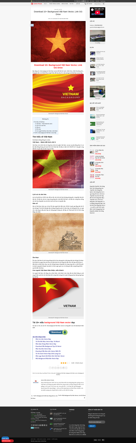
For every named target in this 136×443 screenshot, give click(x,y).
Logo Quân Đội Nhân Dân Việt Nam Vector (51, 356)
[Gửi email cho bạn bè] (55, 368)
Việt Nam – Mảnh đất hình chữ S (43, 123)
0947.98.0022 (39, 414)
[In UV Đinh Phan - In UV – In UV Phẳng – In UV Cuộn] (36, 4)
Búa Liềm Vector (50, 351)
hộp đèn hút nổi (80, 429)
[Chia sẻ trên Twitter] (53, 368)
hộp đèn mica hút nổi (95, 195)
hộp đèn (92, 190)
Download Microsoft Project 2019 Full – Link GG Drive (100, 123)
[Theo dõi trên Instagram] (76, 1)
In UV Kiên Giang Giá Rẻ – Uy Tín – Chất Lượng (100, 65)
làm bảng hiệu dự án (99, 205)
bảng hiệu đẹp (100, 197)
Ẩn (47, 119)
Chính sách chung (41, 439)
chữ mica (100, 199)
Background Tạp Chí (51, 346)
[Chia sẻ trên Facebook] (50, 368)
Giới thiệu (92, 1)
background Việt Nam (61, 373)
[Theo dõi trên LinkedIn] (83, 1)
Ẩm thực (38, 129)
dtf (100, 207)
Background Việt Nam (59, 65)
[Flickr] (86, 1)
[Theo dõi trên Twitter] (77, 1)
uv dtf (96, 207)
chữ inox (102, 194)
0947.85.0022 (6, 441)
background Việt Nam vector (57, 322)
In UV (45, 3)
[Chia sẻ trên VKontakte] (61, 368)
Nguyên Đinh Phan (64, 18)
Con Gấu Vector (43, 339)
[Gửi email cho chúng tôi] (79, 1)
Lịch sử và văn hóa (40, 125)
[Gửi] (103, 4)
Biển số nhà (65, 3)
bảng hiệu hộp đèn (94, 186)
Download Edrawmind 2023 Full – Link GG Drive (100, 138)
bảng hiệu (92, 201)
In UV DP (38, 412)
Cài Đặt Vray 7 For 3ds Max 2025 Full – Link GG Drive (100, 131)
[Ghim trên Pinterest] (58, 368)
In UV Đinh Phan (49, 1)
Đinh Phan (33, 412)
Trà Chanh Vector (43, 353)
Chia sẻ (56, 9)
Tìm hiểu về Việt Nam (39, 122)
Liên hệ (97, 1)
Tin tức (71, 3)
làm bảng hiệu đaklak (74, 432)
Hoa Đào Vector (43, 349)
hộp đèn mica (93, 199)
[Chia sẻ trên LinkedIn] (63, 368)
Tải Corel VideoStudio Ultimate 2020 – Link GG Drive (100, 116)
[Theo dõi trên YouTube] (44, 425)
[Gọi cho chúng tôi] (80, 1)
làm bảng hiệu (99, 201)
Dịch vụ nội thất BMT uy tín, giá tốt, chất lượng (100, 108)
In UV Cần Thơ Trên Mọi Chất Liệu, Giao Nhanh (100, 79)
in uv (70, 425)
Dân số (37, 127)
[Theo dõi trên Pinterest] (82, 1)
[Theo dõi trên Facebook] (74, 1)
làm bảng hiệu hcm (99, 192)
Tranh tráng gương (54, 3)
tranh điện (71, 430)
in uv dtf (92, 207)
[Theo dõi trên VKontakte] (87, 1)
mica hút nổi (72, 429)
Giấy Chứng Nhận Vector (45, 344)
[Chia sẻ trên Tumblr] (66, 368)
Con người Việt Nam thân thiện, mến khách (46, 131)
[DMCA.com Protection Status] (35, 427)
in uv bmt (77, 434)
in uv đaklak (83, 434)
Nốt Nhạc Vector (45, 341)
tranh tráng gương (97, 209)
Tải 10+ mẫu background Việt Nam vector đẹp (44, 132)
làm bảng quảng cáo (98, 188)
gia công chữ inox (94, 194)
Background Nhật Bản (44, 358)
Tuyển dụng (102, 1)
